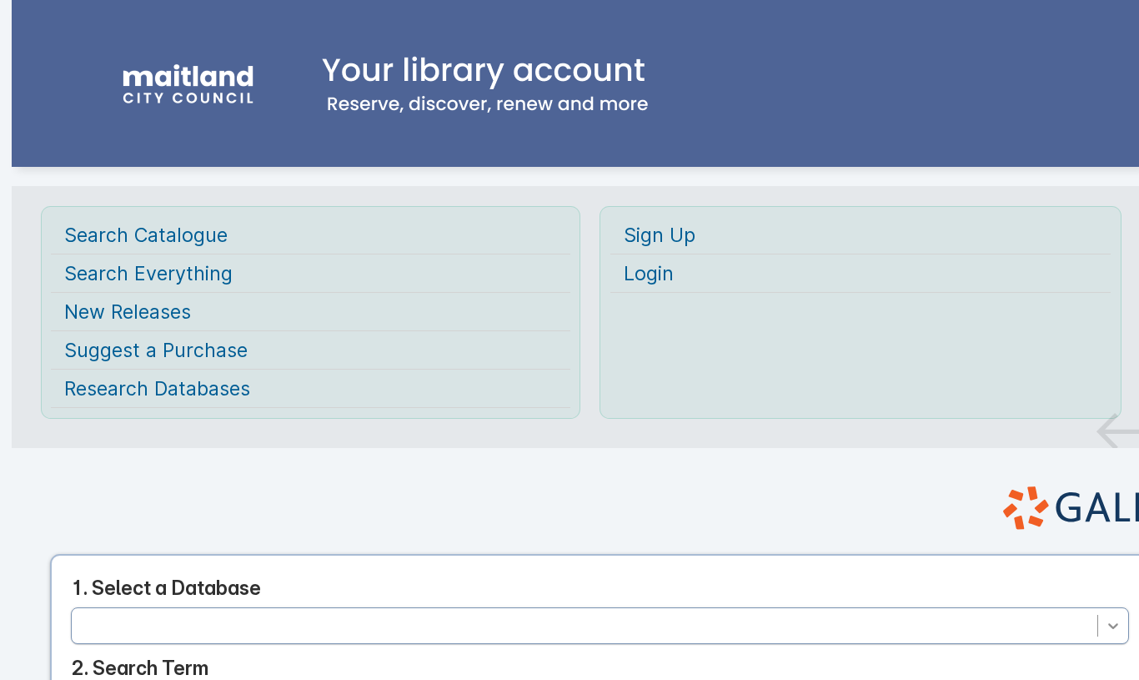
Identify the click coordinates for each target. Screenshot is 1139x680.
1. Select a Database (166, 588)
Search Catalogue (146, 235)
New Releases (127, 312)
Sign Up (659, 235)
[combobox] (82, 625)
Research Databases (157, 388)
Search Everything (148, 273)
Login (649, 273)
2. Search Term (139, 668)
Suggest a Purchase (156, 350)
